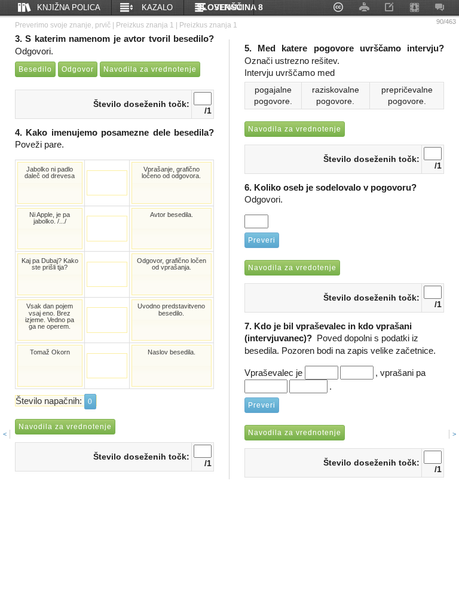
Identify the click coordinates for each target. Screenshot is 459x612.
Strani (228, 7)
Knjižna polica (68, 7)
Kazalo (157, 7)
